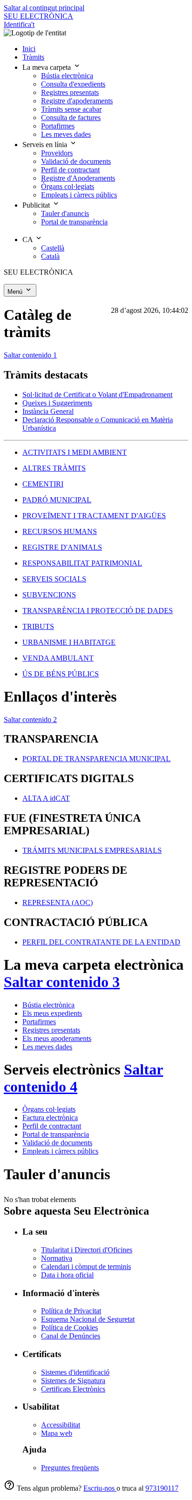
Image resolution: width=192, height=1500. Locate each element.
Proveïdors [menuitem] (57, 153)
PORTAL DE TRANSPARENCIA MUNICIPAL (96, 759)
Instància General (48, 411)
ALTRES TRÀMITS (54, 468)
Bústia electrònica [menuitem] (67, 76)
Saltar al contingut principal (44, 8)
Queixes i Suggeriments (57, 403)
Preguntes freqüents (70, 1468)
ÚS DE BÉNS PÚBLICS (60, 674)
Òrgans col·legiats (48, 1109)
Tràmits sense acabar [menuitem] (71, 109)
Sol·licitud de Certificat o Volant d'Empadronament (97, 395)
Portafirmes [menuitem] (58, 126)
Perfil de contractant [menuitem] (70, 170)
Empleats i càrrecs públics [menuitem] (79, 195)
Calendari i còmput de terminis (86, 1266)
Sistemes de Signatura (73, 1381)
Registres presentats (51, 1030)
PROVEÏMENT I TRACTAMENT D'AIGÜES (94, 516)
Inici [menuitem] (28, 49)
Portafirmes (39, 1022)
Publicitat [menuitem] (37, 205)
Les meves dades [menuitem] (66, 134)
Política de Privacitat (71, 1311)
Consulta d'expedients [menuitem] (73, 84)
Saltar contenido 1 (30, 355)
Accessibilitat (60, 1425)
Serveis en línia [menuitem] (45, 145)
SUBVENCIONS (49, 595)
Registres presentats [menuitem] (70, 92)
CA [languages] (28, 239)
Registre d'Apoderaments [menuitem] (78, 178)
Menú (15, 291)
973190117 (161, 1488)
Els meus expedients (52, 1013)
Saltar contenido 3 (62, 981)
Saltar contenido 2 (30, 719)
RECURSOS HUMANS (59, 531)
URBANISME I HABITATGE (69, 642)
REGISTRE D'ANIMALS (62, 547)
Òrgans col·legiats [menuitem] (67, 186)
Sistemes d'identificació (75, 1372)
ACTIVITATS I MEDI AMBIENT (74, 452)
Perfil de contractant (51, 1126)
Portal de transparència (55, 1134)
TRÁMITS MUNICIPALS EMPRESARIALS (92, 850)
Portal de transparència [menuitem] (74, 222)
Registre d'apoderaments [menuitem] (77, 101)
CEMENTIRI (42, 484)
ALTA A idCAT (46, 798)
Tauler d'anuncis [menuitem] (65, 213)
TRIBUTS (38, 626)
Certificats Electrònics (73, 1389)
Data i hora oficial (67, 1275)
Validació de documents (57, 1143)
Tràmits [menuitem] (33, 57)
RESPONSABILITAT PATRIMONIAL (82, 563)
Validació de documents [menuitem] (76, 161)
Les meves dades (47, 1047)
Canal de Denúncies (70, 1336)
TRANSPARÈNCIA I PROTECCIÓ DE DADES (97, 611)
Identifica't (19, 24)
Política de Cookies (69, 1327)
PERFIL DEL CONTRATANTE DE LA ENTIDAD (101, 942)
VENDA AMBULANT (58, 658)
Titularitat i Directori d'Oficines (86, 1250)
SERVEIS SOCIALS (54, 579)
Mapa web (56, 1433)
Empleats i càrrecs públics (60, 1151)
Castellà (52, 248)
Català (50, 256)
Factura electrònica (50, 1118)
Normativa (56, 1258)
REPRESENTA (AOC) (57, 902)
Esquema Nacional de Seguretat (88, 1319)
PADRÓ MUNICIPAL (56, 500)
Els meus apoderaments (56, 1038)
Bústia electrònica (48, 1005)
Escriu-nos (100, 1488)
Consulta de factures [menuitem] (71, 118)
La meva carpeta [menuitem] (47, 67)
